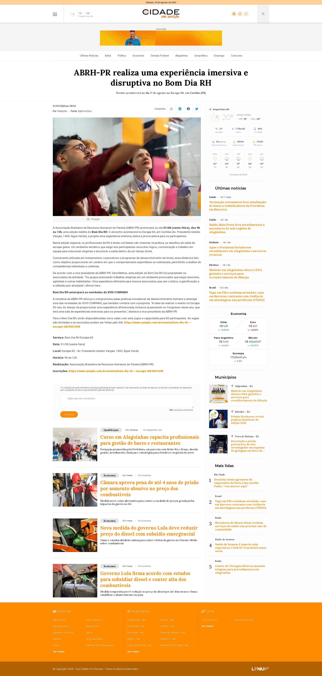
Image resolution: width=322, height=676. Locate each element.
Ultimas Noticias (89, 55)
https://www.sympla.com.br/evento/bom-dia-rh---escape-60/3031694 (116, 371)
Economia (138, 55)
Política (122, 55)
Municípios (225, 377)
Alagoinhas (181, 55)
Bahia (108, 55)
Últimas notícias (230, 188)
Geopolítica (200, 55)
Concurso (236, 55)
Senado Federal (160, 55)
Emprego (219, 55)
